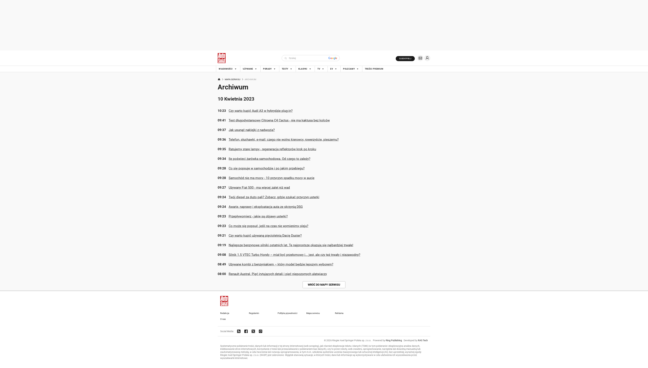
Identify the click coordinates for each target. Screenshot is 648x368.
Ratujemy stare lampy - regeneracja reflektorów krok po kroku (272, 149)
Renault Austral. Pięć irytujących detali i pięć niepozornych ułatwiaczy (278, 274)
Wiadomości (226, 69)
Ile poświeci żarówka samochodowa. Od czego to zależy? (269, 159)
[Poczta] (420, 58)
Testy (285, 69)
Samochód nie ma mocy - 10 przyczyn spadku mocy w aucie (271, 178)
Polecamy (349, 69)
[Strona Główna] (222, 58)
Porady (267, 69)
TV (318, 69)
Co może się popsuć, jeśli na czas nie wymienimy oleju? (268, 226)
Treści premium (374, 69)
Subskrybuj (405, 58)
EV (331, 69)
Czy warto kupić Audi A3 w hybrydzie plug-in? (261, 111)
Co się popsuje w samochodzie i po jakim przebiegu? (267, 168)
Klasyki (302, 69)
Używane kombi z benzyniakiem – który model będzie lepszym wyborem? (281, 264)
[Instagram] (260, 331)
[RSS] (238, 331)
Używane (248, 69)
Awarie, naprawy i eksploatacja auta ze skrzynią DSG (266, 207)
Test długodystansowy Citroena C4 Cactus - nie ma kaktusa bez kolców (279, 120)
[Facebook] (246, 331)
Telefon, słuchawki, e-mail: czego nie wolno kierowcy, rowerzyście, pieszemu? (284, 139)
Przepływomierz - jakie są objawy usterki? (258, 216)
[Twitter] (253, 331)
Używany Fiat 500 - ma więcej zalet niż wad (259, 187)
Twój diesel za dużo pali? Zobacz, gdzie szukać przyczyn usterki (274, 197)
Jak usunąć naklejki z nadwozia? (252, 130)
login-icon (427, 58)
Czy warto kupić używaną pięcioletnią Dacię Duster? (265, 235)
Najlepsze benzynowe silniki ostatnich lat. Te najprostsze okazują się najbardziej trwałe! (291, 245)
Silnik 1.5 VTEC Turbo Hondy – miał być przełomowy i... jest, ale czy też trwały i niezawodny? (294, 255)
